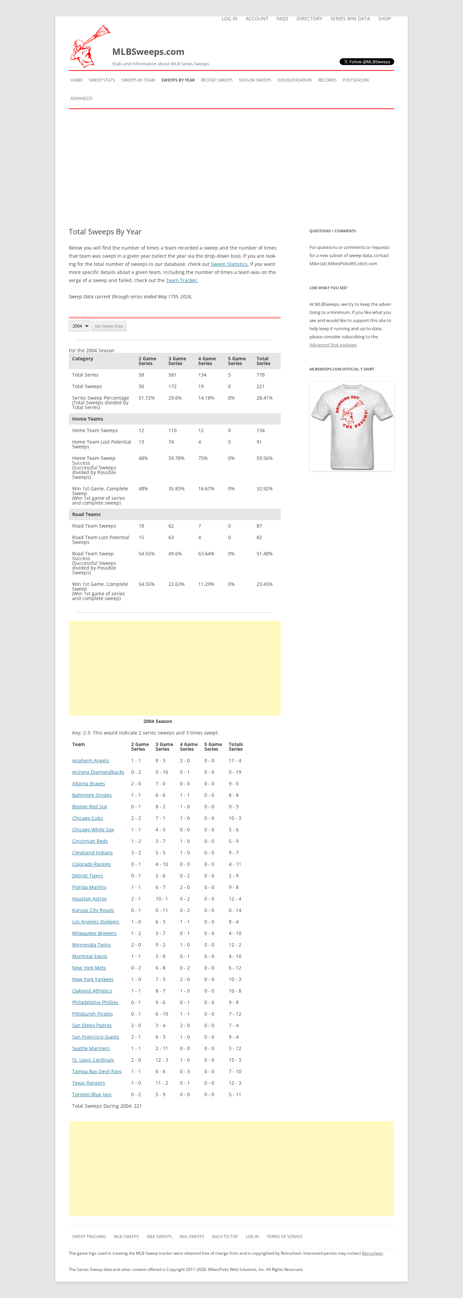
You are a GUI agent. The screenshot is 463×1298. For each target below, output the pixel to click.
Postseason (356, 80)
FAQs (282, 18)
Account (257, 18)
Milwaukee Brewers (94, 933)
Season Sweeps (255, 80)
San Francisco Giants (95, 1037)
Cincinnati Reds (90, 841)
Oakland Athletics (92, 990)
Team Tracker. (182, 280)
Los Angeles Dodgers (95, 921)
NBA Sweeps (159, 1236)
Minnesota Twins (91, 944)
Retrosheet (372, 1253)
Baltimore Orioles (92, 795)
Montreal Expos (89, 956)
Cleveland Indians (92, 852)
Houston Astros (89, 898)
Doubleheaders (295, 80)
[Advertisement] (231, 168)
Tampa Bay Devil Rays (97, 1071)
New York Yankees (93, 979)
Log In (230, 18)
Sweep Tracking (89, 1236)
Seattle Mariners (91, 1048)
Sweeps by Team (138, 80)
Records (327, 80)
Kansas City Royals (93, 910)
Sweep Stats (102, 80)
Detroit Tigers (87, 875)
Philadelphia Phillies (95, 1002)
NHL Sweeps (192, 1236)
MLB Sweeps (126, 1236)
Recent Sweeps (217, 80)
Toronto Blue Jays (92, 1094)
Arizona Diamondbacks (98, 772)
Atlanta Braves (88, 783)
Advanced (82, 98)
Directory (309, 18)
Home (77, 80)
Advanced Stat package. (333, 345)
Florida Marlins (89, 887)
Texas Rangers (88, 1083)
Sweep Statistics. (230, 264)
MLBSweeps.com (160, 56)
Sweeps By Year (178, 80)
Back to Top (225, 1236)
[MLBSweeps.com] (90, 66)
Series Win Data (350, 18)
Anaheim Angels (90, 760)
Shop (384, 18)
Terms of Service (285, 1236)
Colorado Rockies (91, 864)
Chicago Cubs (87, 818)
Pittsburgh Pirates (92, 1013)
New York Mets (89, 967)
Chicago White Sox (93, 829)
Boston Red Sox (89, 806)
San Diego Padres (92, 1025)
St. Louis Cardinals (93, 1060)
